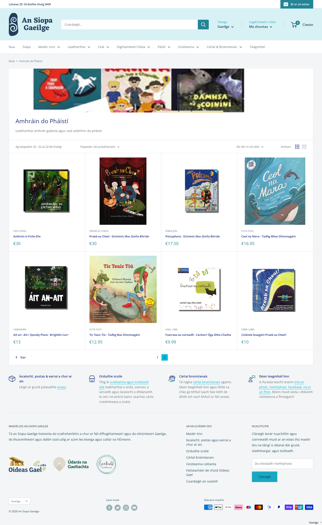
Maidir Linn (46, 47)
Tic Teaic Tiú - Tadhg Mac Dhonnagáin (114, 335)
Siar (23, 357)
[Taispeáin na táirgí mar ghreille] (297, 147)
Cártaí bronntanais (200, 457)
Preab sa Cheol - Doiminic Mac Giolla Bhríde (119, 236)
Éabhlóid (171, 231)
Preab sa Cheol (99, 231)
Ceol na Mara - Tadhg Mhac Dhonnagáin (268, 236)
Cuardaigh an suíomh (202, 481)
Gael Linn (171, 329)
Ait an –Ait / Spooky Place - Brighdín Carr (41, 335)
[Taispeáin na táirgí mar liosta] (304, 147)
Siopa (27, 47)
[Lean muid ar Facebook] (109, 508)
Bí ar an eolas (300, 4)
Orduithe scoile (197, 451)
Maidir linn (194, 434)
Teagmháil (257, 47)
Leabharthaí (76, 47)
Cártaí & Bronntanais (222, 47)
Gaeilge (16, 501)
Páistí (162, 47)
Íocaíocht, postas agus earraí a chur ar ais (208, 442)
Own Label (248, 329)
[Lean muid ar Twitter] (118, 508)
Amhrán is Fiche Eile (27, 236)
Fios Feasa (19, 231)
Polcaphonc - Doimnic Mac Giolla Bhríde (192, 236)
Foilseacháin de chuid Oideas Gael (207, 472)
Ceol (101, 47)
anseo (61, 387)
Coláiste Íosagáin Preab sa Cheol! (263, 335)
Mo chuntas (259, 26)
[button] (315, 522)
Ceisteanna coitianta (201, 464)
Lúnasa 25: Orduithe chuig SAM (30, 4)
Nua (12, 47)
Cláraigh (264, 477)
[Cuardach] (203, 24)
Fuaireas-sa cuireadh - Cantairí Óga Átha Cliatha (198, 335)
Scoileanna (186, 47)
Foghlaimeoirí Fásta (131, 47)
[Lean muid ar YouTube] (134, 508)
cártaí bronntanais (206, 382)
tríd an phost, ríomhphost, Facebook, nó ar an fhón (285, 387)
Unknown (19, 329)
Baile (12, 61)
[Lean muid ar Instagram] (126, 508)
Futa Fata (247, 231)
